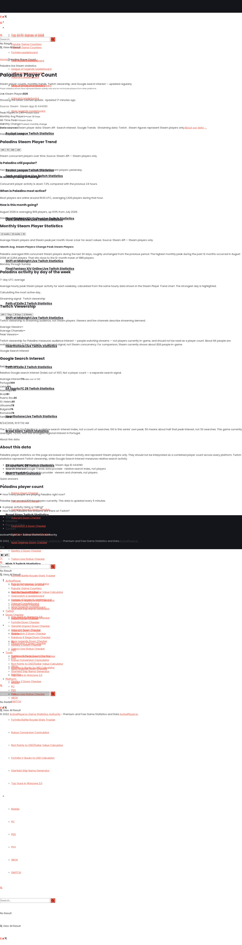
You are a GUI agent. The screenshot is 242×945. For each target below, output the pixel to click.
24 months (16, 234)
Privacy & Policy (15, 524)
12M (18, 150)
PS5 (13, 834)
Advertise (11, 521)
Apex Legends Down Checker (29, 641)
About (9, 517)
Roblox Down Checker (24, 618)
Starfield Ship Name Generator (30, 770)
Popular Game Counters (26, 44)
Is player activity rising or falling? (23, 507)
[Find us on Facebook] (1, 938)
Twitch (10, 611)
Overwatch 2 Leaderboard (27, 596)
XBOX (14, 860)
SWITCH (16, 872)
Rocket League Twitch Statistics (30, 133)
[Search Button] (1, 888)
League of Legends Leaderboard (31, 69)
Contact (11, 528)
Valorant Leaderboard (25, 603)
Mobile (15, 809)
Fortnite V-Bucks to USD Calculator (33, 758)
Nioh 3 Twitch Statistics (23, 564)
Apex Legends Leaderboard (28, 607)
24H (2, 150)
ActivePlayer (13, 22)
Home (3, 59)
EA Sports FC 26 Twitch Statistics (30, 388)
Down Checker (15, 615)
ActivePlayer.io (129, 541)
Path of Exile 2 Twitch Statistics (29, 303)
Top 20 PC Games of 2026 (27, 36)
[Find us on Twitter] (4, 938)
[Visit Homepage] (11, 6)
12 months (5, 234)
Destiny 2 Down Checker (26, 681)
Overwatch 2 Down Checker (28, 526)
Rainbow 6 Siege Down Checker (31, 637)
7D (8, 150)
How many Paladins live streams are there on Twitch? (36, 511)
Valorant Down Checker (26, 518)
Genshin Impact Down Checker (30, 626)
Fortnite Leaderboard (24, 52)
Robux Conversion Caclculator (30, 732)
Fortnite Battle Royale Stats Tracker (33, 720)
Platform (10, 796)
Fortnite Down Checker (25, 622)
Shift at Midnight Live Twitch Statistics (34, 261)
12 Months (28, 315)
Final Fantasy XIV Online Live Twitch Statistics (40, 218)
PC (13, 821)
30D (12, 150)
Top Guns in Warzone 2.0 (26, 783)
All (24, 234)
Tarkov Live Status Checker (28, 559)
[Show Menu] (1, 23)
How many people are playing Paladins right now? (34, 494)
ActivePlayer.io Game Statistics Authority (35, 541)
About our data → (195, 127)
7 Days (9, 315)
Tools (9, 652)
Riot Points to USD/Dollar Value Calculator (37, 745)
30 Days (18, 315)
